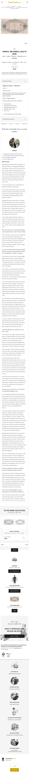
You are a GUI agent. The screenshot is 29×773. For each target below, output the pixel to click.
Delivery (11, 123)
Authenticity (3, 123)
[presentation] (3, 43)
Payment (17, 123)
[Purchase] (23, 538)
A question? (24, 123)
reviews (6, 649)
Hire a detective (14, 591)
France (19, 6)
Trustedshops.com (17, 648)
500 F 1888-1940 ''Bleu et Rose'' (22, 7)
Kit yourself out (14, 571)
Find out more (14, 636)
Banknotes (14, 6)
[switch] (8, 656)
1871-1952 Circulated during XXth (7, 7)
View (14, 610)
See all (14, 550)
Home (8, 6)
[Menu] (11, 653)
